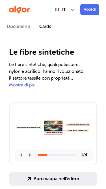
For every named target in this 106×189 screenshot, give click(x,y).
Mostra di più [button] (22, 85)
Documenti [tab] (18, 26)
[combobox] (65, 9)
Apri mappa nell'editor (56, 178)
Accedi (90, 9)
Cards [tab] (45, 26)
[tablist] (53, 27)
